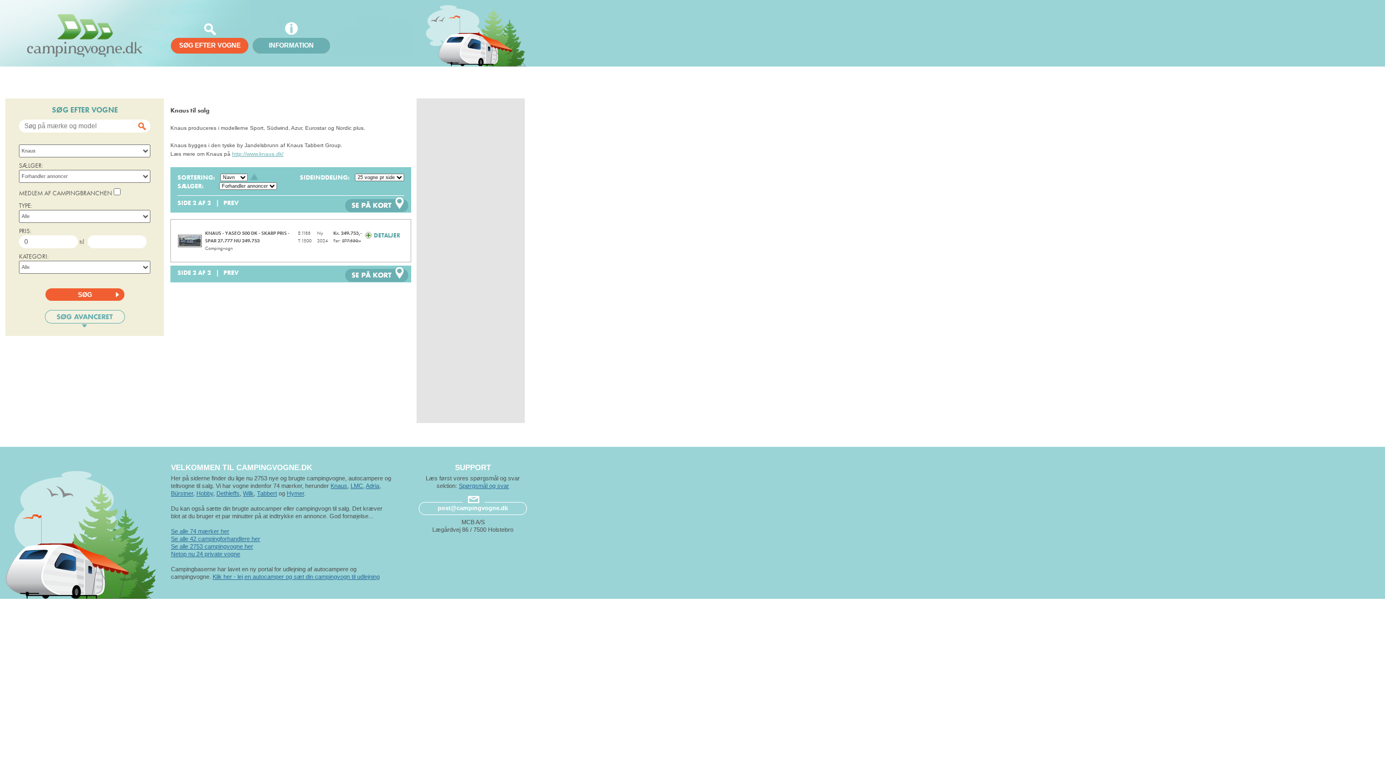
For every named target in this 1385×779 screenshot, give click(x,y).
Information (291, 45)
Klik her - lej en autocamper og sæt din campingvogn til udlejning (296, 576)
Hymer (295, 493)
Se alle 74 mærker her (200, 531)
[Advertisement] (471, 260)
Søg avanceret (85, 319)
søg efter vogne (210, 45)
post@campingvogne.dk (473, 508)
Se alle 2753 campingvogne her (212, 546)
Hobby (204, 493)
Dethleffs (228, 493)
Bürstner (182, 493)
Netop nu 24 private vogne (205, 554)
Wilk (248, 493)
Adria (372, 486)
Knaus (339, 486)
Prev (231, 203)
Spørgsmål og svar (484, 486)
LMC (357, 486)
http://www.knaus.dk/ (257, 154)
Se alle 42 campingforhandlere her (215, 539)
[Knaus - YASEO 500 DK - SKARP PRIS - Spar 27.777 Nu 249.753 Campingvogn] (190, 241)
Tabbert (267, 493)
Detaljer (386, 235)
